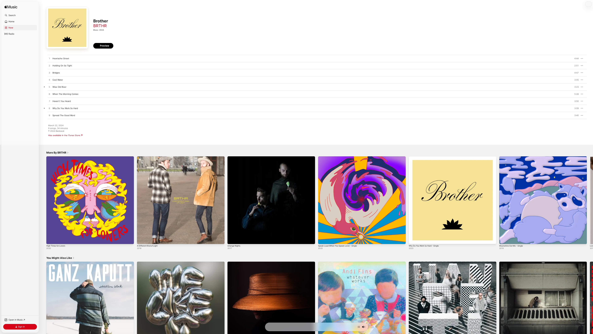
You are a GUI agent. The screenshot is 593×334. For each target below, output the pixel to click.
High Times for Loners (57, 157)
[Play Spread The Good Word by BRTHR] (49, 115)
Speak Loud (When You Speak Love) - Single (339, 157)
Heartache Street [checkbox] (61, 58)
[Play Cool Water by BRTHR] (49, 80)
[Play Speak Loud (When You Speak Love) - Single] (322, 240)
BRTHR (100, 25)
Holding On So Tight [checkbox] (62, 65)
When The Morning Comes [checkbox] (65, 94)
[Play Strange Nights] (231, 240)
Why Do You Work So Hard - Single (425, 157)
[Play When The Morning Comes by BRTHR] (49, 94)
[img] (10, 7)
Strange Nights (234, 157)
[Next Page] (590, 200)
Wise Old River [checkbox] (59, 87)
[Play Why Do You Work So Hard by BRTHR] (49, 108)
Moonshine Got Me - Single (512, 157)
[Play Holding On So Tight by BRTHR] (49, 65)
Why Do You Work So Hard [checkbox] (65, 108)
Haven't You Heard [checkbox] (62, 101)
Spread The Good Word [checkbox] (64, 115)
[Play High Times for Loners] (50, 240)
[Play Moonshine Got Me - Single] (503, 240)
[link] (57, 152)
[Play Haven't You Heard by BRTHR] (49, 101)
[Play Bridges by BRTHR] (49, 72)
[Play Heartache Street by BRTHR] (49, 58)
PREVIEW (575, 58)
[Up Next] (359, 327)
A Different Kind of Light (148, 157)
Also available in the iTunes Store (64, 135)
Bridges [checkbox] (56, 72)
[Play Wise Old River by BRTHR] (49, 87)
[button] (20, 15)
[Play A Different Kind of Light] (141, 240)
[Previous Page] (43, 200)
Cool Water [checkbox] (58, 80)
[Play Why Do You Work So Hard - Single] (412, 240)
